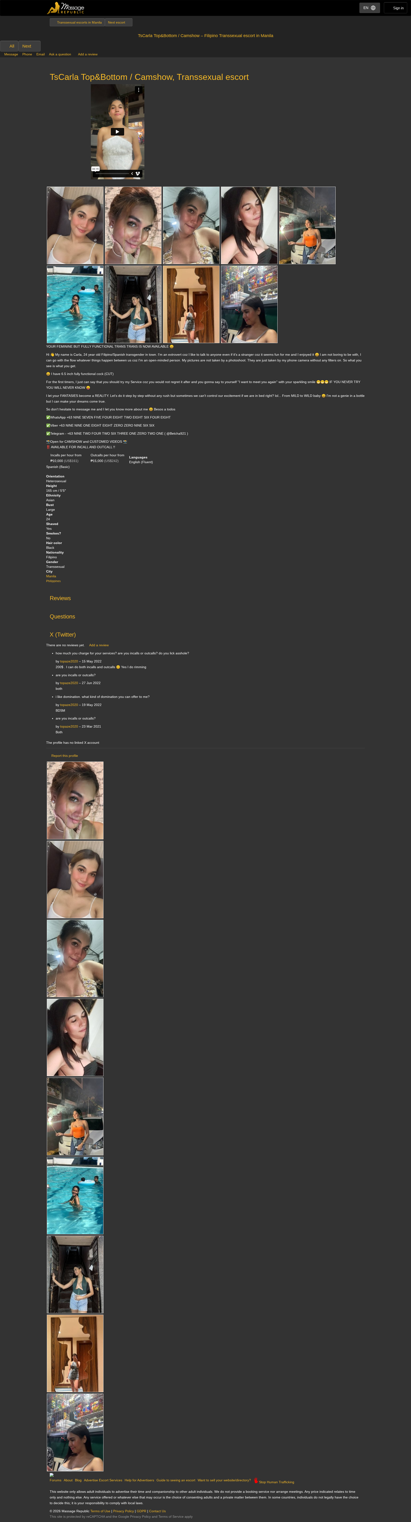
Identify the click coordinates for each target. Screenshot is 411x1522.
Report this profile (64, 756)
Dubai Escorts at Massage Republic (65, 8)
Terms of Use (100, 1511)
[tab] (205, 597)
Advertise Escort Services (103, 1480)
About (68, 1480)
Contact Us (157, 1511)
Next (26, 46)
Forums (55, 1480)
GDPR (141, 1511)
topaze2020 (69, 661)
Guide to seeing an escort (176, 1480)
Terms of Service (171, 1516)
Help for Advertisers (139, 1480)
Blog (78, 1480)
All (12, 46)
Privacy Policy (123, 1511)
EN (365, 8)
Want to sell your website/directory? (224, 1480)
